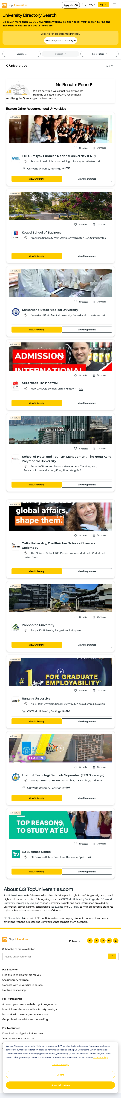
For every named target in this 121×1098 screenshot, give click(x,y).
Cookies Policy (100, 1057)
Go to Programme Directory (60, 40)
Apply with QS (71, 5)
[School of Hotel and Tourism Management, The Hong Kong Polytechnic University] (16, 458)
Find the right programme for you (21, 975)
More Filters (98, 53)
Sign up (103, 4)
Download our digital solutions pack (22, 1033)
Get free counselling (14, 990)
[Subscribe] (112, 956)
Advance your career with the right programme (29, 1004)
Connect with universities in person (22, 985)
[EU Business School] (16, 853)
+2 (103, 315)
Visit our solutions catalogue (18, 1038)
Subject (59, 53)
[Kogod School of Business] (16, 234)
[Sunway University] (16, 700)
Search (20, 53)
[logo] (14, 4)
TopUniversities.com (15, 895)
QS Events (57, 906)
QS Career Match (14, 918)
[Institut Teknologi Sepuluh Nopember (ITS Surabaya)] (16, 777)
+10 (81, 389)
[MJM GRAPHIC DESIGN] (16, 385)
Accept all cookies (61, 1085)
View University (36, 178)
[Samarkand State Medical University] (16, 311)
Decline (60, 1074)
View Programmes (87, 178)
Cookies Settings (60, 1064)
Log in (92, 4)
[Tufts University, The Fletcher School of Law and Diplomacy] (16, 545)
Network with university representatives (25, 1014)
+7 (99, 161)
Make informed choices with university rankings (29, 1009)
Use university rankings (15, 980)
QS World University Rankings (78, 899)
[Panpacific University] (16, 627)
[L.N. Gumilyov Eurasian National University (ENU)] (16, 157)
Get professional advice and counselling (25, 1019)
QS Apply (74, 906)
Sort (108, 66)
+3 (89, 857)
